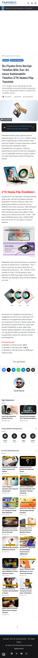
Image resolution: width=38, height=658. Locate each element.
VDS (13, 645)
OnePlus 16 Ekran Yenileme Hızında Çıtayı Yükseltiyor (26, 591)
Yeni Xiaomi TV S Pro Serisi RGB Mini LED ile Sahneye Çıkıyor (10, 571)
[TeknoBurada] (9, 3)
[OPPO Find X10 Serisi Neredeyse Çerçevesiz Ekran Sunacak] (10, 522)
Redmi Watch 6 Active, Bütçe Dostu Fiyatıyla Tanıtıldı (10, 610)
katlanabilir (20, 138)
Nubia (20, 325)
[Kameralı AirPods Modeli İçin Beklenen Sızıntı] (28, 461)
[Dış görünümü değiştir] (28, 4)
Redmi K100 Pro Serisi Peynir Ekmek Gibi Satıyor (9, 469)
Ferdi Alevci (8, 97)
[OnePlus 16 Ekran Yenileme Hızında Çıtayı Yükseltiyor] (28, 583)
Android (17, 56)
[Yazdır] (33, 370)
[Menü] (35, 4)
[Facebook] (4, 370)
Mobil (12, 56)
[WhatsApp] (18, 370)
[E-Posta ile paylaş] (28, 370)
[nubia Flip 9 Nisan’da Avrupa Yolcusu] (10, 409)
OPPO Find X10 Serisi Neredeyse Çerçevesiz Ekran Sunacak (10, 530)
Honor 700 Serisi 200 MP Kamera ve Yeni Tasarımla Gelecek (27, 571)
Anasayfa (6, 56)
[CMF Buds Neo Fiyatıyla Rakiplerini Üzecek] (10, 541)
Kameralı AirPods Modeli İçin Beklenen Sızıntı (27, 469)
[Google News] (19, 362)
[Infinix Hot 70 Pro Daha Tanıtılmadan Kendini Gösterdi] (28, 502)
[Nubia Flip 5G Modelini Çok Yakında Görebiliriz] (28, 409)
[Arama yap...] (32, 4)
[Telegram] (23, 370)
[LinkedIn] (14, 370)
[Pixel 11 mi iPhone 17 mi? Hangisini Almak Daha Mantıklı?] (10, 502)
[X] (9, 370)
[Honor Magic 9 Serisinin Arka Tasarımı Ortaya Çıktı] (10, 481)
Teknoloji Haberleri (17, 60)
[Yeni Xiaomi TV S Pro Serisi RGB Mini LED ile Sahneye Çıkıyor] (10, 563)
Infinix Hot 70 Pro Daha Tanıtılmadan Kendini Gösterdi (27, 510)
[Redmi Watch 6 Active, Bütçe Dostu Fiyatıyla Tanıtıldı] (10, 602)
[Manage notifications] (3, 654)
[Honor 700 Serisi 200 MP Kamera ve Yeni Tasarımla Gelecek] (28, 563)
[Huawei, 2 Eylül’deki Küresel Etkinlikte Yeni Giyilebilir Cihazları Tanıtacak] (28, 481)
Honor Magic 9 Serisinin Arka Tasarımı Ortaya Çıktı (10, 489)
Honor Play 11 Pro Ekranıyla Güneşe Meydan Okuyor (26, 530)
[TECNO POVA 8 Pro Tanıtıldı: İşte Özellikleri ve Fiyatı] (10, 583)
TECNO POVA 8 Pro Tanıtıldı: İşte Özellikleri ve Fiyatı (10, 591)
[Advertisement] (19, 32)
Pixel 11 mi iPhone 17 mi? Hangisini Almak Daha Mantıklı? (9, 510)
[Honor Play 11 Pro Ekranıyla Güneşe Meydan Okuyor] (28, 522)
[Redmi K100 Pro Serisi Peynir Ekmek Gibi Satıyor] (10, 461)
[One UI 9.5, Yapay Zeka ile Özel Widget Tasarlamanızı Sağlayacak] (28, 541)
